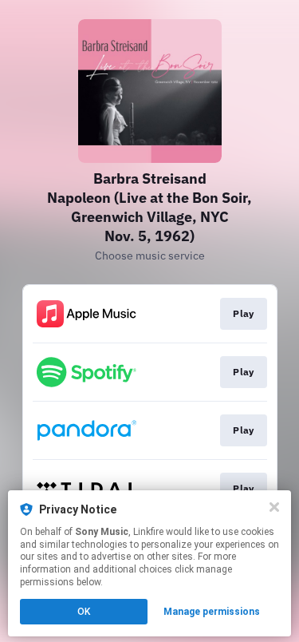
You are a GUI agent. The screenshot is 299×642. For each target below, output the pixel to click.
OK (83, 611)
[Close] (274, 507)
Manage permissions (211, 611)
